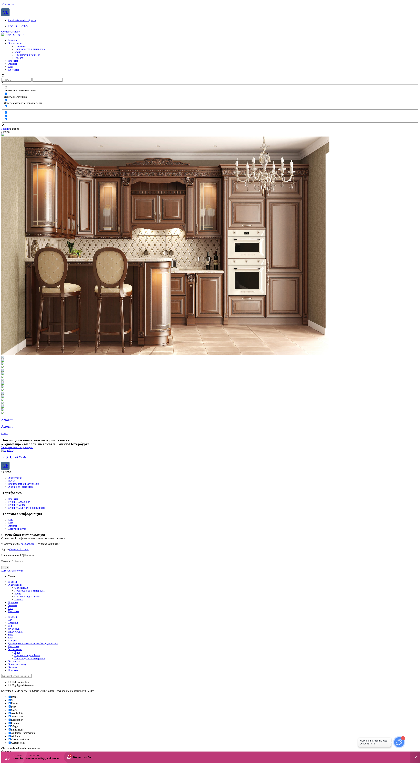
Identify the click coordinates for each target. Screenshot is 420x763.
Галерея (18, 599)
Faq (10, 625)
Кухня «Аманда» (17, 504)
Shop (10, 634)
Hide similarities (20, 682)
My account (14, 628)
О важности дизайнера (20, 486)
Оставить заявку (17, 664)
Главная (5, 128)
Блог (10, 522)
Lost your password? (12, 570)
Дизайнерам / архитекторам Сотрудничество (33, 643)
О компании (15, 478)
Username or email (12, 555)
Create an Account (19, 549)
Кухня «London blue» (19, 501)
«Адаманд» (7, 4)
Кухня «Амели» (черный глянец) (26, 507)
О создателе (21, 587)
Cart (4, 433)
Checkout (13, 622)
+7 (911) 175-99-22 (14, 456)
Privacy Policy (15, 631)
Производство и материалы (23, 483)
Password (7, 561)
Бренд (11, 480)
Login (5, 567)
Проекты (13, 499)
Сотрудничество (17, 528)
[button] (10, 31)
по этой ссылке (73, 538)
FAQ (10, 520)
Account (6, 420)
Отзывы (12, 525)
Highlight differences (22, 685)
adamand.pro (27, 543)
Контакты (13, 611)
